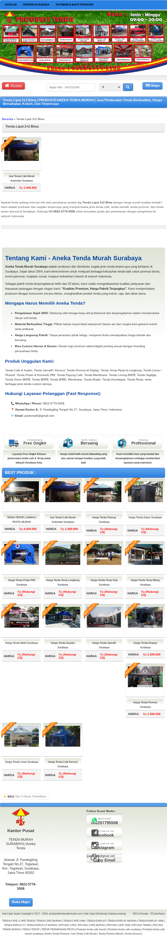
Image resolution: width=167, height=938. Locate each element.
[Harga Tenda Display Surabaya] (145, 626)
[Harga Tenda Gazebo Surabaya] (62, 626)
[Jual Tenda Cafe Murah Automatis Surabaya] (21, 160)
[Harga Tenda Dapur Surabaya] (145, 501)
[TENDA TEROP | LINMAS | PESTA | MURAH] (21, 501)
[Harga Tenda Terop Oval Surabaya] (104, 564)
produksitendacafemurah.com (65, 913)
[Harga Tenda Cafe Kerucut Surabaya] (62, 745)
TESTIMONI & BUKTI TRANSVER (74, 4)
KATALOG (11, 4)
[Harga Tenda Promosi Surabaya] (145, 686)
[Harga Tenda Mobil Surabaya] (21, 626)
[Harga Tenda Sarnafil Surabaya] (104, 626)
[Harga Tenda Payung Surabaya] (104, 501)
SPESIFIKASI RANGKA (36, 4)
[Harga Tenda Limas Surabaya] (21, 745)
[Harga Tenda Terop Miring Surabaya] (145, 564)
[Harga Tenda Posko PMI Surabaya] (21, 564)
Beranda (7, 119)
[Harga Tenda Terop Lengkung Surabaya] (62, 564)
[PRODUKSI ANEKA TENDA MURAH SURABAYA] (83, 74)
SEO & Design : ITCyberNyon (149, 913)
